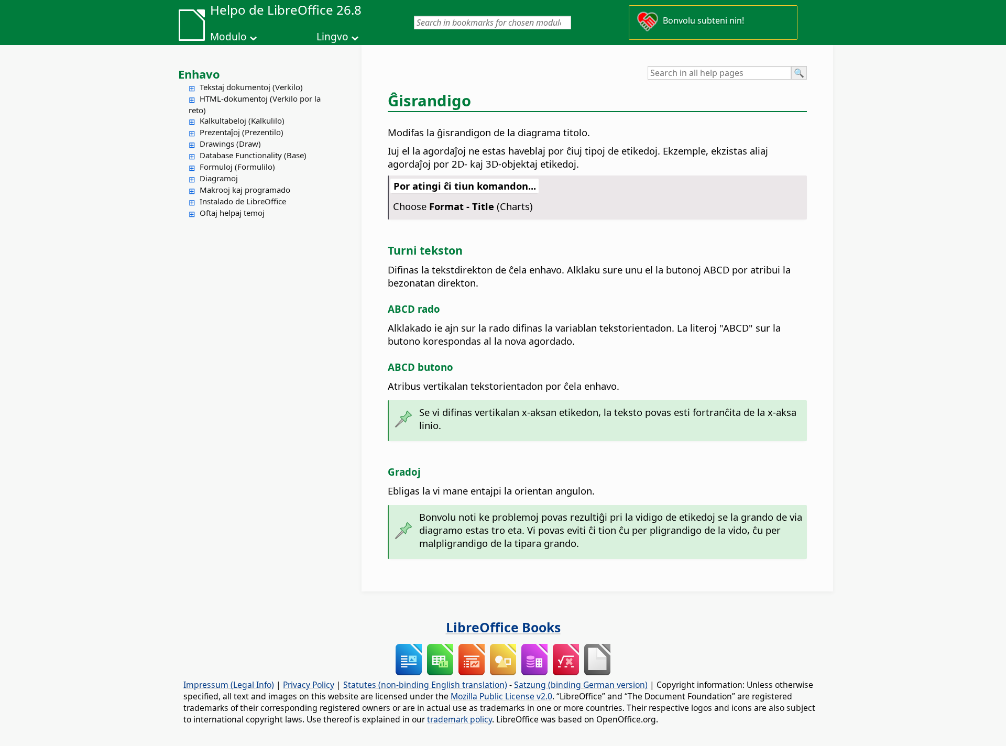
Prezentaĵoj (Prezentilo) (241, 132)
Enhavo (199, 74)
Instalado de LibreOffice (243, 201)
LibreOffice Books (503, 627)
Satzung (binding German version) (581, 684)
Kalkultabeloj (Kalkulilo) (242, 120)
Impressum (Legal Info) (228, 684)
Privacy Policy (308, 684)
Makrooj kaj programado (245, 189)
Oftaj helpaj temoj (232, 212)
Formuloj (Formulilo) (237, 166)
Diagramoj (219, 178)
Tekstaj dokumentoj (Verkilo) (251, 87)
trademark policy (459, 719)
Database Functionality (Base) (253, 155)
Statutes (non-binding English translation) (425, 684)
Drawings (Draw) (230, 143)
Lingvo (332, 36)
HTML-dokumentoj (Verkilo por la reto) (255, 104)
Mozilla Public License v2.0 (501, 696)
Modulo (228, 36)
